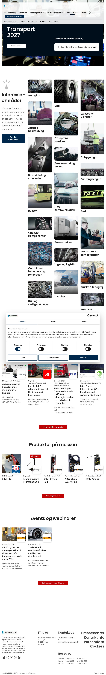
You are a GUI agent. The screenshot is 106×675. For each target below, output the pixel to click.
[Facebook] (3, 658)
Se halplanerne (16, 46)
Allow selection (53, 357)
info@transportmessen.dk (70, 642)
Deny (23, 357)
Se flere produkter (53, 496)
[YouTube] (15, 658)
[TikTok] (19, 658)
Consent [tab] (22, 321)
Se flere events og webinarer (53, 583)
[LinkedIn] (11, 658)
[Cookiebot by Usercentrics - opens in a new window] (89, 315)
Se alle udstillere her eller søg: (69, 38)
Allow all (83, 357)
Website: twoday (99, 673)
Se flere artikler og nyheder (53, 427)
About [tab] (84, 321)
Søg (94, 47)
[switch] (41, 349)
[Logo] (12, 6)
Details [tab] (53, 321)
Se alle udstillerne (13, 138)
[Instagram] (7, 658)
